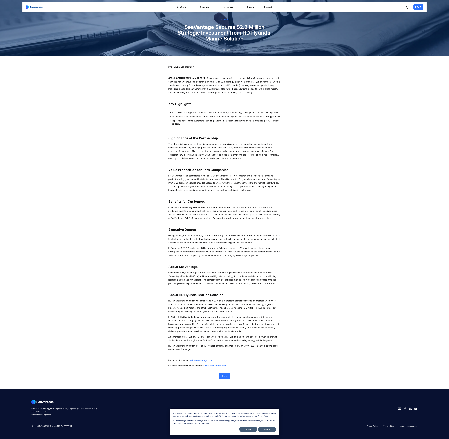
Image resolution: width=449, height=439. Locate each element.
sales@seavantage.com (41, 415)
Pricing (250, 7)
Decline (267, 429)
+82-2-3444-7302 (39, 412)
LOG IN (418, 7)
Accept (248, 429)
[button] (186, 7)
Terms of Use (388, 426)
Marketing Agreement (409, 426)
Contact (268, 7)
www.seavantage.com (215, 365)
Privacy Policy (372, 426)
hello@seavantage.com (201, 360)
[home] (34, 7)
